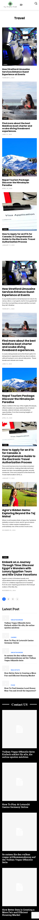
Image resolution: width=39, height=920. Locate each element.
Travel (5, 64)
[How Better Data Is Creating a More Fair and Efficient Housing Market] (5, 668)
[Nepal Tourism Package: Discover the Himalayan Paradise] (19, 157)
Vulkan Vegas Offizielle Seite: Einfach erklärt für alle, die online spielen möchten (19, 625)
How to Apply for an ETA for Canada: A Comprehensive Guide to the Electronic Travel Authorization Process (18, 237)
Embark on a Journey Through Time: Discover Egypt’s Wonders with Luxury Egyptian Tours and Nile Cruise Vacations (19, 568)
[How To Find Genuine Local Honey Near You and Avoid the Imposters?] (5, 683)
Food (13, 685)
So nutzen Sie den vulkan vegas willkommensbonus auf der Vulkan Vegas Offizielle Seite (20, 658)
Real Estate (15, 670)
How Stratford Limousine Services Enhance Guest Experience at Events (16, 72)
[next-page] (17, 599)
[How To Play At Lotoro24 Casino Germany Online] (5, 635)
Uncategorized (17, 620)
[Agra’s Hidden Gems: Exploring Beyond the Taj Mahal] (19, 494)
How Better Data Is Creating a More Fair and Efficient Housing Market (18, 912)
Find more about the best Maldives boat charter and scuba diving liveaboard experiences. (17, 127)
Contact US (19, 704)
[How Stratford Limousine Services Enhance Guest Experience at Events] (19, 46)
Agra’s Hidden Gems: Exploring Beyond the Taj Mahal (18, 513)
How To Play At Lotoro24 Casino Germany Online (16, 805)
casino (13, 637)
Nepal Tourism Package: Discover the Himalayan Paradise (15, 182)
